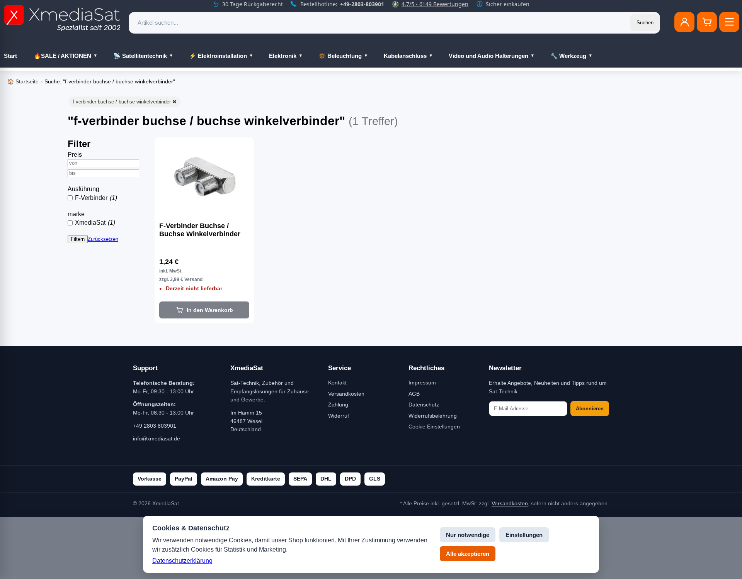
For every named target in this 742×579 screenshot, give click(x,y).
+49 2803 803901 (154, 426)
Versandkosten (346, 394)
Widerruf (338, 416)
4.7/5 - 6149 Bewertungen (435, 4)
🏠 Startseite (23, 81)
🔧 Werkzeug (568, 55)
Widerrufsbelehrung (432, 416)
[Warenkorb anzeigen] (707, 22)
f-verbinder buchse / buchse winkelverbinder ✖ (125, 102)
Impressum (422, 382)
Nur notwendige (467, 535)
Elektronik (282, 55)
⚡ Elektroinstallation (218, 55)
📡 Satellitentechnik (140, 55)
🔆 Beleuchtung (340, 55)
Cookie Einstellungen (434, 426)
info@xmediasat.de (156, 438)
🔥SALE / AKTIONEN (62, 55)
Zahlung (338, 404)
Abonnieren (590, 408)
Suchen (645, 22)
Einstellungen (524, 535)
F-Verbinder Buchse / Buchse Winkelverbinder (199, 230)
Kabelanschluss (405, 55)
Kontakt (337, 382)
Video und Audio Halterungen (488, 55)
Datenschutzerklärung (182, 560)
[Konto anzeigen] (684, 22)
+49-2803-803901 (362, 4)
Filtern (78, 239)
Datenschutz (423, 404)
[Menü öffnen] (729, 22)
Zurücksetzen (103, 239)
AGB (414, 394)
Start (10, 55)
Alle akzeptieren (467, 553)
